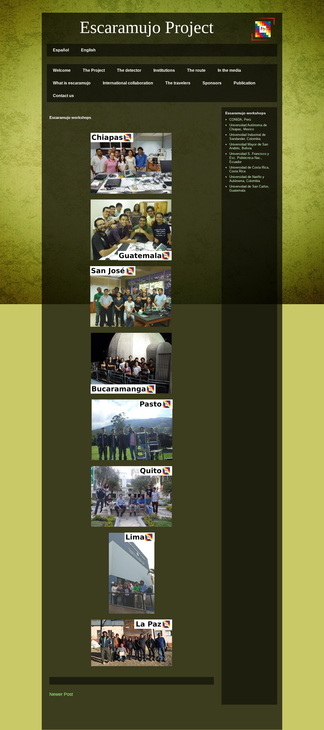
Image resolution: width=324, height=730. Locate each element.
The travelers (177, 83)
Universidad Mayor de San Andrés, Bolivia (248, 146)
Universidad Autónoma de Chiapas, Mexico (248, 127)
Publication (244, 83)
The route (196, 70)
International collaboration (128, 83)
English (88, 50)
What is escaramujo (72, 83)
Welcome (62, 70)
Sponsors (211, 83)
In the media (229, 70)
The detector (129, 70)
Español (61, 50)
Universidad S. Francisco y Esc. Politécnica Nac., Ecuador (249, 157)
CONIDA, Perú (240, 119)
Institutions (164, 70)
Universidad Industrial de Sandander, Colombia (247, 137)
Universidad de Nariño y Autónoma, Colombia (246, 179)
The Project (94, 70)
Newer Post (61, 694)
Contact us (63, 96)
